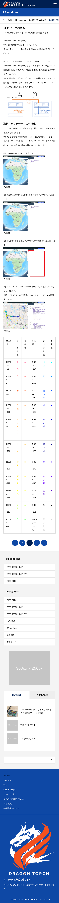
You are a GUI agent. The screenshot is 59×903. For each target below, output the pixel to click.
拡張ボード (11, 642)
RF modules (12, 628)
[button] (29, 702)
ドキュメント (9, 804)
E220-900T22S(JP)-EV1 (17, 574)
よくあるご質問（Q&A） (14, 799)
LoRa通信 (11, 621)
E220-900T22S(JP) (15, 567)
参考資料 (10, 635)
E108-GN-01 (12, 581)
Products (7, 780)
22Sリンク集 (9, 794)
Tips (5, 785)
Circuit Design (9, 790)
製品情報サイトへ (11, 808)
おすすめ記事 (42, 695)
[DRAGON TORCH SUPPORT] (19, 4)
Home (6, 775)
